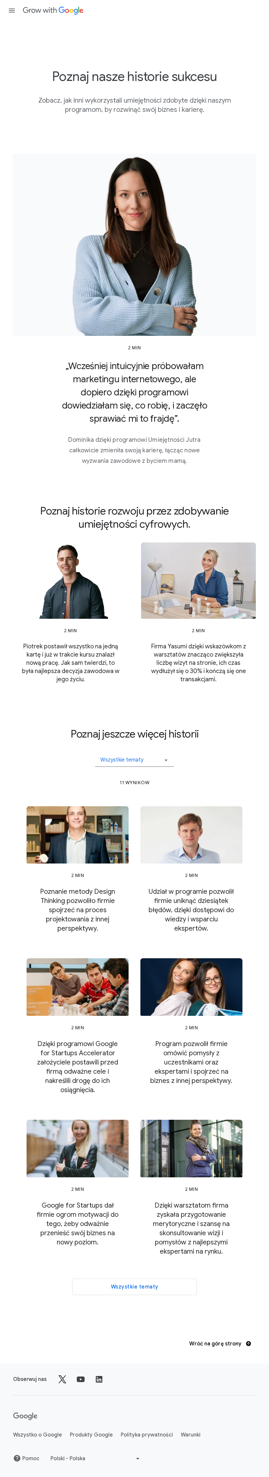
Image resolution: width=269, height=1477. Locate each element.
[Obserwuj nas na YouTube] (81, 1379)
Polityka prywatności (147, 1435)
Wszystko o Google (37, 1435)
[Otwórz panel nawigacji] (12, 10)
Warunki (190, 1435)
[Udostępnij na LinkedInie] (99, 1379)
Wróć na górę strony (216, 1343)
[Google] (53, 10)
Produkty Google (91, 1435)
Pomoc (30, 1458)
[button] (134, 757)
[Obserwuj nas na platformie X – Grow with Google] (62, 1379)
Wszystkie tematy (134, 1287)
